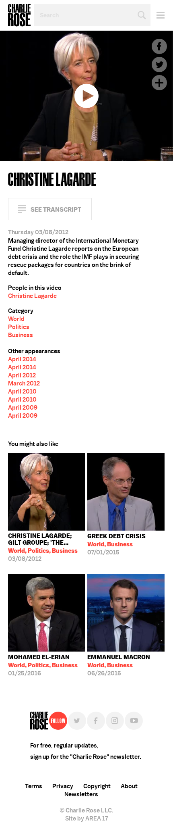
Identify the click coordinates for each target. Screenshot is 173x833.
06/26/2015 (118, 665)
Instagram (115, 721)
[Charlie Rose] (39, 721)
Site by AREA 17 (86, 818)
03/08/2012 (43, 547)
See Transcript (56, 209)
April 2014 (22, 359)
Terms (33, 786)
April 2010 (22, 391)
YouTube (134, 721)
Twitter (159, 64)
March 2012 (24, 383)
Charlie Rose (19, 15)
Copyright (97, 786)
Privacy (62, 786)
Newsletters (81, 794)
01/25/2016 (43, 665)
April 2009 (22, 408)
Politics (18, 327)
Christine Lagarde (32, 296)
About (129, 786)
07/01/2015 (116, 544)
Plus (159, 82)
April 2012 (22, 375)
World (16, 319)
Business (20, 335)
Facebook (159, 46)
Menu (157, 15)
